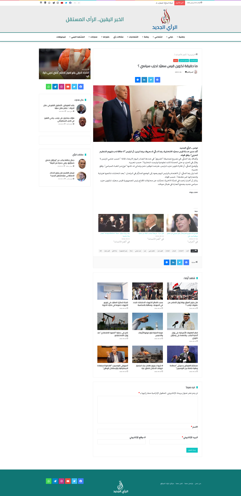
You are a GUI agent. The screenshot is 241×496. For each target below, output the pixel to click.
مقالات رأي (118, 37)
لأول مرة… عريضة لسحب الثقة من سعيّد (151, 233)
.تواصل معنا (189, 483)
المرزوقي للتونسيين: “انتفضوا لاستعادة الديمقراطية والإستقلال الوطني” (112, 367)
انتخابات (168, 251)
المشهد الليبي (78, 37)
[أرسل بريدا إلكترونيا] (186, 72)
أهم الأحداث (180, 54)
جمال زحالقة (69, 166)
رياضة (146, 37)
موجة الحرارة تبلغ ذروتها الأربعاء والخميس (150, 334)
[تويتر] (151, 80)
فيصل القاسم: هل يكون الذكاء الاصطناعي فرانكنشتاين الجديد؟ (62, 174)
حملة (131, 251)
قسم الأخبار (190, 72)
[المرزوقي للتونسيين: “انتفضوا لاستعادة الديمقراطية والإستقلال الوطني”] (112, 354)
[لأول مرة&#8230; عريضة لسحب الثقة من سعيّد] (148, 223)
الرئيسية (191, 54)
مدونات (93, 37)
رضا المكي (114, 251)
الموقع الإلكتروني (138, 437)
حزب (145, 251)
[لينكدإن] (144, 80)
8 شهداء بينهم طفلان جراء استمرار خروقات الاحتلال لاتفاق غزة (149, 367)
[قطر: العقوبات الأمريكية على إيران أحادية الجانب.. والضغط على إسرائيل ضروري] (182, 321)
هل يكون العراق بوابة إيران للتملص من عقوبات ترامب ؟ (183, 304)
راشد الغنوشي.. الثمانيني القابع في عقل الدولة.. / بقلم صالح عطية (58, 106)
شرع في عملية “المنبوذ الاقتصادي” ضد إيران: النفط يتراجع (112, 334)
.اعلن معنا (179, 483)
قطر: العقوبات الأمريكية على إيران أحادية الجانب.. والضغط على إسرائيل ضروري (184, 335)
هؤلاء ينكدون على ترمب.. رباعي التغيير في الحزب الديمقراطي (59, 119)
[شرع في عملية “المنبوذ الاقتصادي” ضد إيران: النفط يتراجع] (112, 321)
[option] (65, 64)
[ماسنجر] (138, 80)
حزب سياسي (138, 251)
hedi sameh (69, 124)
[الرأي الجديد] (120, 19)
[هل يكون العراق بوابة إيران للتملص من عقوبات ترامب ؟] (182, 291)
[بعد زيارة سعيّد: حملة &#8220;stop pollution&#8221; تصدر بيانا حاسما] (114, 223)
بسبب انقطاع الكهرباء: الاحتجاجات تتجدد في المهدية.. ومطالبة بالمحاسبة (148, 304)
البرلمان (174, 251)
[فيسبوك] (157, 80)
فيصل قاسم (69, 179)
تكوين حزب (160, 251)
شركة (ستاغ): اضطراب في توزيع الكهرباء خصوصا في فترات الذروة (150, 3)
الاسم (194, 426)
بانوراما (106, 37)
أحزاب (187, 251)
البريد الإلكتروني (190, 437)
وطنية (182, 37)
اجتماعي (158, 37)
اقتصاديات (133, 37)
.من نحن (198, 483)
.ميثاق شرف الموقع (167, 483)
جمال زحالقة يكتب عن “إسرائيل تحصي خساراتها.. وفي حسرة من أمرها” (59, 161)
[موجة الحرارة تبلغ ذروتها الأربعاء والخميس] (147, 321)
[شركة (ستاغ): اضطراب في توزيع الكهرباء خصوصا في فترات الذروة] (112, 291)
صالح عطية (69, 111)
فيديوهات (61, 37)
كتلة (101, 251)
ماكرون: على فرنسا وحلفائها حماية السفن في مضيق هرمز (66, 74)
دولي (170, 37)
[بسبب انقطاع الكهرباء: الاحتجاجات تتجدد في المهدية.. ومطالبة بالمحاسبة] (147, 291)
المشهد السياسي (183, 61)
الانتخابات (181, 251)
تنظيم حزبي (152, 251)
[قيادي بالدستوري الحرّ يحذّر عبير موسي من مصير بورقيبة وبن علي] (182, 223)
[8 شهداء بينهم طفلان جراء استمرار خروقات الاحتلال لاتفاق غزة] (147, 354)
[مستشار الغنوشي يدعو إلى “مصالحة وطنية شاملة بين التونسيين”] (182, 354)
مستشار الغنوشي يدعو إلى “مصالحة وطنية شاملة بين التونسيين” (184, 367)
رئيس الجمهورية (123, 251)
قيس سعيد (107, 251)
